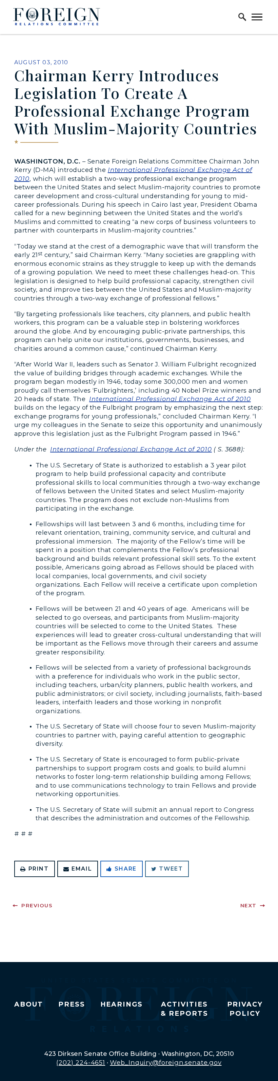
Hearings (121, 1004)
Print (38, 868)
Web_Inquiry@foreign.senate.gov (165, 1062)
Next (248, 905)
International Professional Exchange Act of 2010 (170, 399)
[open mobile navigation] (257, 17)
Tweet (171, 868)
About (28, 1004)
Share (126, 868)
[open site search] (242, 17)
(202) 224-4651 (80, 1062)
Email (82, 868)
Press (71, 1004)
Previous (37, 905)
